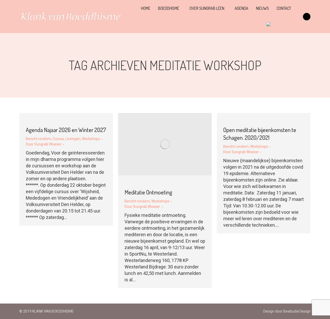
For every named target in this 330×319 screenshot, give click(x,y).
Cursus (58, 139)
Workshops (91, 139)
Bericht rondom (38, 139)
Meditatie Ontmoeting (148, 192)
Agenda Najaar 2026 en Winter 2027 (66, 129)
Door (43, 144)
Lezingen (72, 139)
